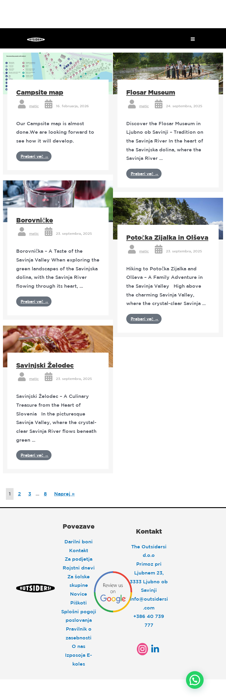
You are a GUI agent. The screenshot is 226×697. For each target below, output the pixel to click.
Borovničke (34, 220)
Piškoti (78, 602)
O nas (78, 646)
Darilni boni (78, 541)
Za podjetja (78, 559)
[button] (195, 680)
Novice (78, 594)
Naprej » (64, 493)
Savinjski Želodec (45, 365)
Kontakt (78, 550)
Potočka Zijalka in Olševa (167, 237)
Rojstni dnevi (79, 567)
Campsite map (39, 92)
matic (34, 106)
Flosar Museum (150, 92)
